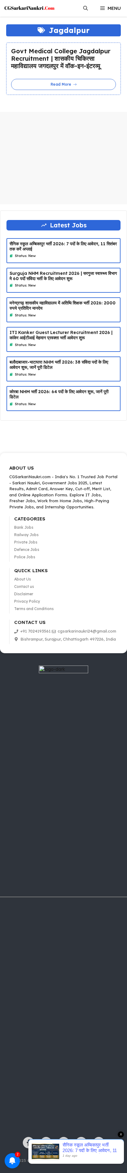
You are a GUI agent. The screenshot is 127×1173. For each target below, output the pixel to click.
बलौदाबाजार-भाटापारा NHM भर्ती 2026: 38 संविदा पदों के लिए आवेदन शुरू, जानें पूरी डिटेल (59, 364)
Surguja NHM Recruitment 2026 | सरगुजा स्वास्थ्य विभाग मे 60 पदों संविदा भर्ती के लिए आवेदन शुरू (63, 276)
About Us (22, 579)
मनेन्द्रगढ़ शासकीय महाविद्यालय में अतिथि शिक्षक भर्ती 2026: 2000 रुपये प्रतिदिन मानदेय (63, 305)
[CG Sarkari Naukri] (29, 8)
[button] (85, 8)
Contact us (24, 586)
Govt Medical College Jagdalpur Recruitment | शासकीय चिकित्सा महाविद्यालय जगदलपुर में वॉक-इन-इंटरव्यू (60, 58)
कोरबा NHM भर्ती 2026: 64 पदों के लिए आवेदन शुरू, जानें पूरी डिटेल (59, 394)
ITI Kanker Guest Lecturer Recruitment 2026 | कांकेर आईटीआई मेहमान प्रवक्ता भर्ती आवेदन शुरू (61, 335)
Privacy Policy (27, 601)
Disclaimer (23, 594)
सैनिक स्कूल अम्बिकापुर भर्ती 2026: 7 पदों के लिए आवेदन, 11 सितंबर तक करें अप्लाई (63, 246)
